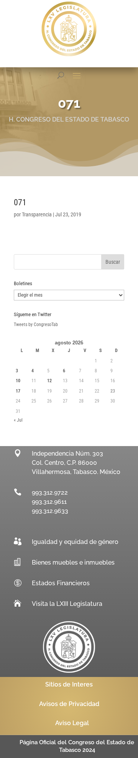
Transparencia (37, 214)
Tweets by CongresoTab (36, 324)
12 (49, 380)
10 (18, 380)
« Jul (18, 420)
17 (18, 391)
